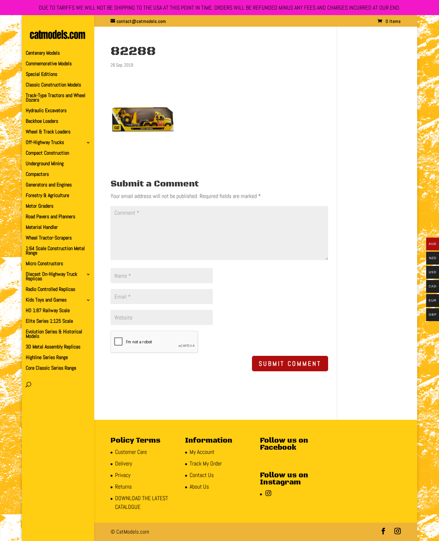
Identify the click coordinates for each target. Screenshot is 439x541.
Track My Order (206, 463)
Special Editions (41, 74)
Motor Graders (39, 206)
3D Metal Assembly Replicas (53, 347)
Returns (123, 486)
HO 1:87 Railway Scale (48, 311)
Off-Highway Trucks (45, 143)
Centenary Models (43, 53)
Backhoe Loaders (42, 121)
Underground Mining (45, 164)
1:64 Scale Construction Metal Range (55, 251)
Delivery (123, 463)
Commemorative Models (49, 64)
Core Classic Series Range (51, 368)
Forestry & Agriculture (47, 196)
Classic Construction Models (53, 85)
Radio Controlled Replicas (50, 290)
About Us (199, 486)
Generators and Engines (49, 185)
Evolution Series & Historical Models (54, 334)
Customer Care (131, 451)
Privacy (122, 475)
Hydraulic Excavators (46, 111)
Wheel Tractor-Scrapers (49, 238)
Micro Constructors (44, 264)
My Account (202, 451)
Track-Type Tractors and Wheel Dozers (55, 98)
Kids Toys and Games (46, 300)
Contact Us (202, 475)
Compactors (37, 174)
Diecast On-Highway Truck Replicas (51, 277)
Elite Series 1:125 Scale (49, 321)
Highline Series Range (47, 358)
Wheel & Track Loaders (48, 132)
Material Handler (42, 227)
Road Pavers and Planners (50, 217)
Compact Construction (47, 153)
